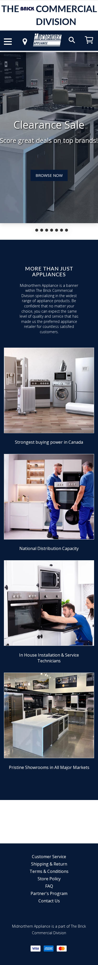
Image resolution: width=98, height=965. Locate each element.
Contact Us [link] (49, 901)
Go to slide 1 (37, 230)
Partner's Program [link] (49, 893)
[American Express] (48, 948)
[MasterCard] (61, 948)
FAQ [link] (49, 886)
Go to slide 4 (52, 230)
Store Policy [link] (49, 879)
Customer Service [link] (49, 856)
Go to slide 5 (57, 230)
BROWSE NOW (49, 175)
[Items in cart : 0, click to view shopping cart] (89, 46)
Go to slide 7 (66, 230)
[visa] (35, 948)
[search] (72, 39)
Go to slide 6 (62, 230)
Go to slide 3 (47, 230)
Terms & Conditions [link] (49, 871)
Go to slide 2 (42, 230)
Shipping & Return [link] (49, 864)
